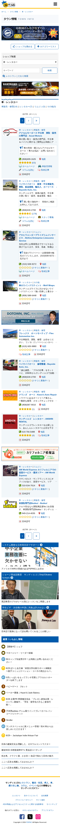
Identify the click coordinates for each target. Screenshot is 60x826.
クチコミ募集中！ (41, 268)
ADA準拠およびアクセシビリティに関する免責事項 (23, 804)
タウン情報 (14, 12)
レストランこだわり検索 (17, 76)
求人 (46, 783)
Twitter (30, 816)
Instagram (38, 816)
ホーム (3, 12)
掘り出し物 (14, 785)
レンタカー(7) (26, 106)
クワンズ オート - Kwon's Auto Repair (38, 394)
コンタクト (16, 796)
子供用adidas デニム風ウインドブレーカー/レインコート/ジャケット (29, 712)
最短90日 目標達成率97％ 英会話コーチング (21, 750)
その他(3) (51, 106)
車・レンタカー (27, 12)
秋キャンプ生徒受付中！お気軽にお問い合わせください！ (29, 660)
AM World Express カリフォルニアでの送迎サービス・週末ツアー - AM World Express (37, 473)
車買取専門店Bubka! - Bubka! (33, 503)
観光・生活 (37, 783)
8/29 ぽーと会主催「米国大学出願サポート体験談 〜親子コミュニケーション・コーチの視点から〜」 (29, 669)
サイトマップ (52, 804)
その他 (36, 282)
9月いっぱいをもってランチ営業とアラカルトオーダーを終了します (29, 678)
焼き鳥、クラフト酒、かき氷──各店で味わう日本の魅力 (27, 756)
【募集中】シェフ (14, 646)
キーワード (8, 70)
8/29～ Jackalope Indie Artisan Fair (22, 735)
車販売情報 (47, 166)
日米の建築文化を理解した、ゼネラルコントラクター (25, 744)
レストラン (25, 783)
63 (34, 163)
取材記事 (45, 170)
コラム (24, 785)
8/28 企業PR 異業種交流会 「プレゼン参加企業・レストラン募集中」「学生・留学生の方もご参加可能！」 (29, 702)
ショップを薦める (24, 46)
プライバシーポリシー (24, 800)
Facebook (22, 816)
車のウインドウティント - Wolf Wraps (37, 285)
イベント (33, 785)
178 (34, 214)
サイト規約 (40, 800)
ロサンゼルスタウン (30, 810)
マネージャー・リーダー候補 (19, 653)
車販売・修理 (39, 130)
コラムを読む (28, 170)
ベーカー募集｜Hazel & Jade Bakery (23, 693)
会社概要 (44, 796)
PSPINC (29, 822)
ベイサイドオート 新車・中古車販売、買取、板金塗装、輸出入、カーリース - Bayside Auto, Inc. (38, 187)
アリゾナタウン (48, 810)
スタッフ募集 (48, 217)
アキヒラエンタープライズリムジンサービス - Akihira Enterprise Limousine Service (37, 238)
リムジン (37, 232)
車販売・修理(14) (9, 106)
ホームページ (28, 166)
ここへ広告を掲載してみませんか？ (17, 762)
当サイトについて (31, 796)
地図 (44, 159)
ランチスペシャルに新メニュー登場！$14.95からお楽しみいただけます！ (29, 727)
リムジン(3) (39, 106)
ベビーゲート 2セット (17, 686)
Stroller (9, 720)
